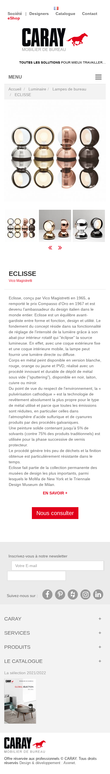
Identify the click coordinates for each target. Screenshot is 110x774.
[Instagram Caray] (85, 594)
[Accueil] (55, 40)
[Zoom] (55, 150)
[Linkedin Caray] (98, 594)
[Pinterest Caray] (60, 594)
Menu (15, 77)
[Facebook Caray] (47, 594)
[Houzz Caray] (73, 594)
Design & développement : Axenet (47, 763)
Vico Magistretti (20, 281)
